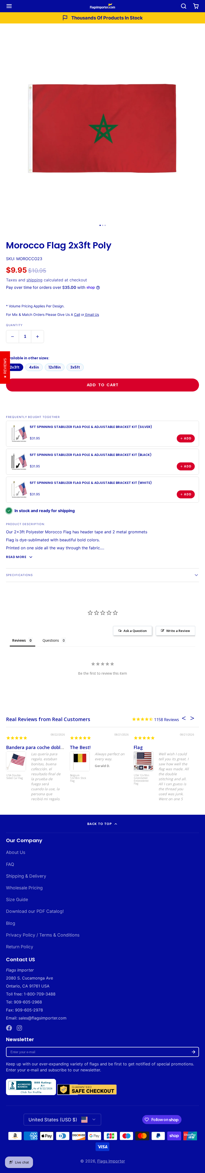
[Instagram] (20, 1028)
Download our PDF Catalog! (35, 911)
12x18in (54, 367)
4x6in (34, 367)
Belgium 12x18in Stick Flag (78, 778)
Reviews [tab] (19, 640)
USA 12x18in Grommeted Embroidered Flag (141, 779)
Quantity (14, 325)
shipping (34, 279)
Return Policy (19, 946)
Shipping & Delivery (26, 876)
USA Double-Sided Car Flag (14, 777)
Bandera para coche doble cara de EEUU (50, 747)
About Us (15, 852)
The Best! (80, 747)
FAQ (10, 864)
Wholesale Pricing (24, 887)
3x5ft (75, 367)
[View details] (19, 433)
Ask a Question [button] (135, 630)
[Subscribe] (193, 1052)
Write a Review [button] (178, 630)
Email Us (91, 315)
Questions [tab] (50, 640)
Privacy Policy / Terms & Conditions (43, 935)
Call (77, 315)
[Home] (102, 6)
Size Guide (17, 899)
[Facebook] (9, 1028)
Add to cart (102, 385)
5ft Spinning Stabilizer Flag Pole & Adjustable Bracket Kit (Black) (91, 455)
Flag (138, 747)
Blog (10, 923)
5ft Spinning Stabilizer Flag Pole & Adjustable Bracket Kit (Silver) (91, 427)
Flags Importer (111, 1161)
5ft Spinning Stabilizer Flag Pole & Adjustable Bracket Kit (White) (91, 483)
